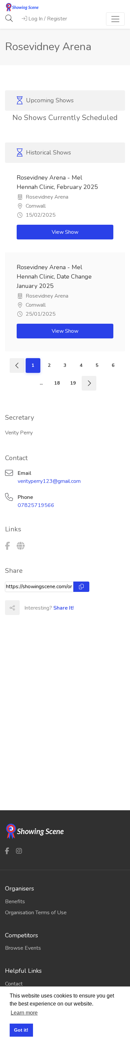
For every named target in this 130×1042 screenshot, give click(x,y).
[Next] (89, 383)
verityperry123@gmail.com (49, 481)
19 (73, 383)
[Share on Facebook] (26, 607)
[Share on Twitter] (41, 607)
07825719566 (36, 505)
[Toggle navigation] (115, 19)
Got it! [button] (21, 1030)
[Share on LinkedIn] (56, 607)
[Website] (20, 546)
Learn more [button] (24, 1013)
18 (57, 383)
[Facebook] (7, 546)
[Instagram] (19, 851)
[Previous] (17, 365)
